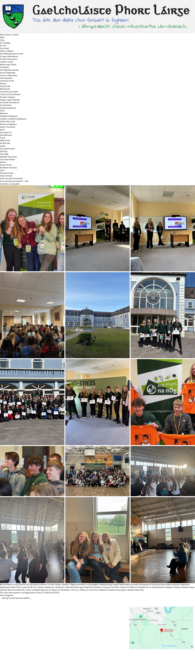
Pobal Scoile (5, 86)
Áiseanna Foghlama (8, 124)
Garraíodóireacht (7, 148)
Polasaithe (4, 67)
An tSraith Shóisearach (9, 102)
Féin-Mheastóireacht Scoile (11, 53)
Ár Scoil (3, 45)
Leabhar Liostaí (6, 62)
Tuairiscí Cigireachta (8, 75)
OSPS (2, 110)
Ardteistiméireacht (8, 108)
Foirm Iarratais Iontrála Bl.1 (11, 178)
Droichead (4, 48)
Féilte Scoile (5, 140)
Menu (2, 34)
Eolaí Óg (3, 151)
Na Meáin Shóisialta (8, 167)
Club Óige (4, 154)
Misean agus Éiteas (8, 64)
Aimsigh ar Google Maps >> (141, 651)
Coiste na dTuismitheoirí (10, 94)
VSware (3, 83)
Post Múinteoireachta (9, 70)
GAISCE (27, 598)
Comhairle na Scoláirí (9, 91)
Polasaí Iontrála (6, 173)
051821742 (10, 616)
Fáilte (2, 37)
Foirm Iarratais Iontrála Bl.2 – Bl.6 (14, 181)
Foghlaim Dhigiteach (9, 116)
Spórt (2, 129)
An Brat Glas (5, 143)
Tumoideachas (6, 78)
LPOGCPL (55, 592)
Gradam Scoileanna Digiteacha (13, 119)
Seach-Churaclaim (7, 127)
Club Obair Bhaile (7, 159)
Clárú (2, 170)
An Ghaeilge (5, 43)
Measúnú (4, 113)
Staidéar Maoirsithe (8, 157)
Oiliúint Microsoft (7, 121)
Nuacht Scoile (6, 165)
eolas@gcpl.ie (11, 620)
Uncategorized (27, 592)
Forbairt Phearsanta (8, 59)
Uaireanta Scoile (7, 81)
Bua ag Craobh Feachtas (11, 598)
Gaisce (3, 146)
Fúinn (2, 40)
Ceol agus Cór (6, 132)
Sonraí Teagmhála (7, 72)
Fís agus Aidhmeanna (9, 56)
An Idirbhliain (5, 105)
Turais (2, 138)
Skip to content (11, 34)
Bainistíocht (5, 89)
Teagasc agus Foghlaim (10, 100)
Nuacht (3, 162)
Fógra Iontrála (6, 176)
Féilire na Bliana (6, 51)
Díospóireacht (6, 135)
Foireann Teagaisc (7, 97)
